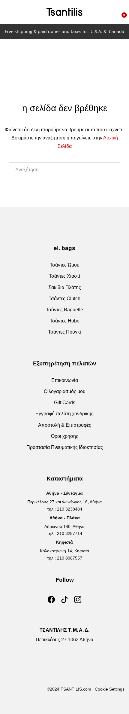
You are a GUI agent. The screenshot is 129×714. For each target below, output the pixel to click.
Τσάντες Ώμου (65, 264)
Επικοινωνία (64, 380)
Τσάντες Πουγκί (64, 331)
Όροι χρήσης (64, 436)
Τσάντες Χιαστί (64, 276)
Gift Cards (64, 402)
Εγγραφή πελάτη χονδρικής (64, 413)
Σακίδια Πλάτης (64, 287)
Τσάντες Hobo (65, 320)
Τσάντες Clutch (64, 298)
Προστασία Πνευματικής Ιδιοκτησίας (64, 447)
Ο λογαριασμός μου (65, 391)
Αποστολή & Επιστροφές (64, 425)
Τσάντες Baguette (64, 309)
